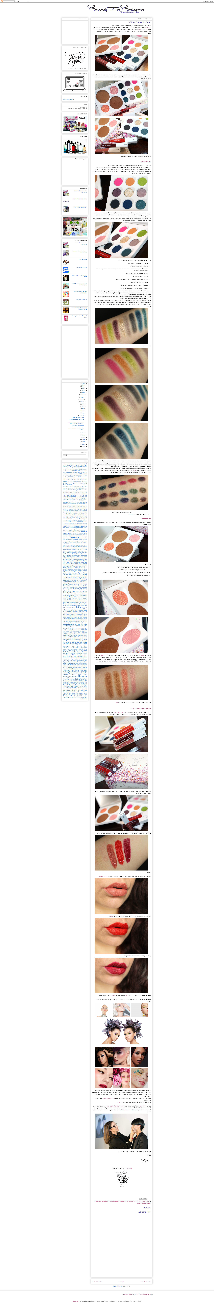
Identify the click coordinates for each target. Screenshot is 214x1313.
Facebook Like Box (119, 765)
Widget (124, 765)
